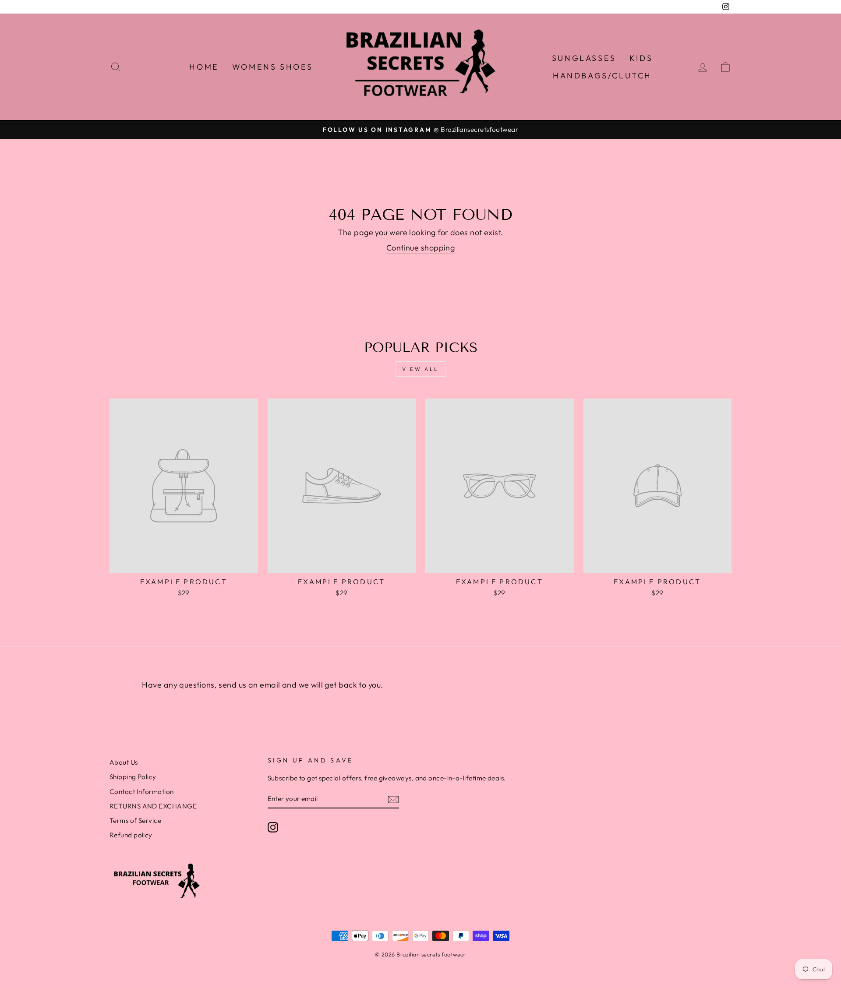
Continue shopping (420, 248)
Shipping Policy (133, 777)
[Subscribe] (393, 799)
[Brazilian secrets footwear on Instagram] (273, 827)
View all (420, 369)
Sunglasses (584, 58)
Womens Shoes (272, 67)
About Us (124, 762)
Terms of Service (135, 820)
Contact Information (142, 791)
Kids (641, 58)
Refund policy (131, 835)
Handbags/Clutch (602, 76)
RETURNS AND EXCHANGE (153, 806)
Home (204, 67)
